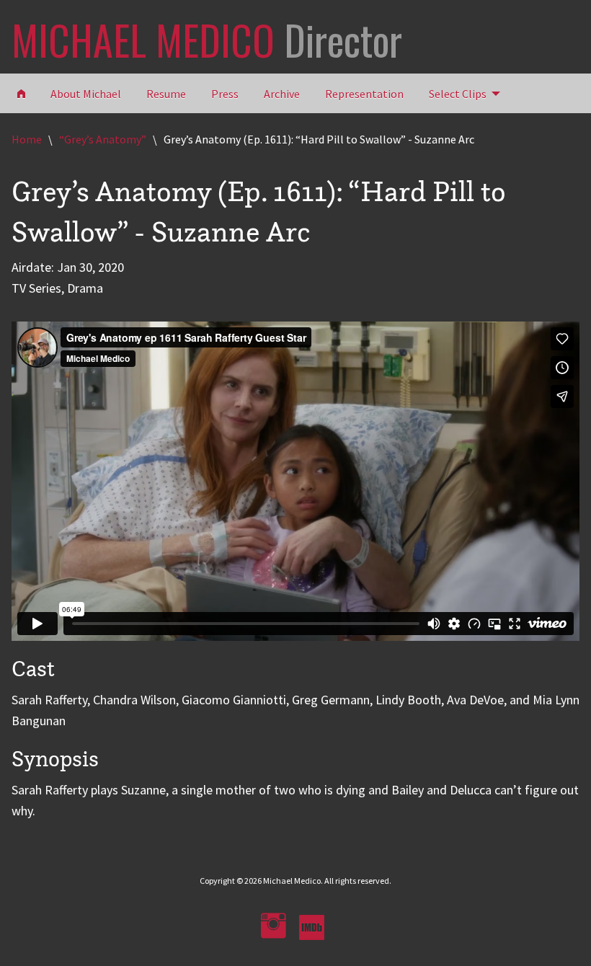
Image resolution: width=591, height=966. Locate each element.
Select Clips (457, 94)
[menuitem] (460, 93)
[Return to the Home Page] (21, 93)
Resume (166, 94)
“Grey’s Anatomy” (102, 139)
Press (225, 94)
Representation (364, 94)
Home (27, 139)
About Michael (85, 94)
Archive (282, 94)
